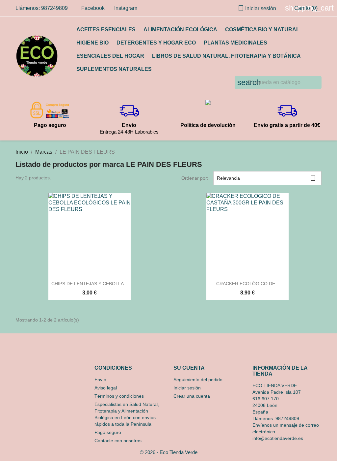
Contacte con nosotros (118, 440)
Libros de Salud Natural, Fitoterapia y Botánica (226, 56)
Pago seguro (107, 432)
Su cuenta (189, 368)
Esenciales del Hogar (110, 56)
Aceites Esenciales (106, 29)
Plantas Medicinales (235, 43)
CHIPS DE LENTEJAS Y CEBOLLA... (89, 283)
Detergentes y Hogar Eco (156, 43)
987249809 (287, 418)
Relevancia (266, 177)
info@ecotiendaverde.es (277, 438)
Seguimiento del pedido (197, 379)
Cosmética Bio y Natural (262, 29)
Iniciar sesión (187, 387)
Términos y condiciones (119, 396)
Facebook (93, 8)
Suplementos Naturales (114, 69)
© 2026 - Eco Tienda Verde (168, 452)
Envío (100, 379)
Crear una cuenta (191, 396)
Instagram (125, 8)
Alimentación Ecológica (180, 29)
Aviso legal (105, 387)
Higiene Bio (92, 43)
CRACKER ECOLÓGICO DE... (247, 283)
